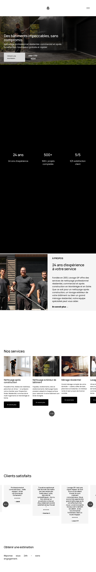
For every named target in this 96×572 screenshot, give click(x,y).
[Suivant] (52, 413)
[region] (48, 382)
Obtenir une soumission (11, 57)
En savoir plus (11, 405)
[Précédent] (6, 504)
